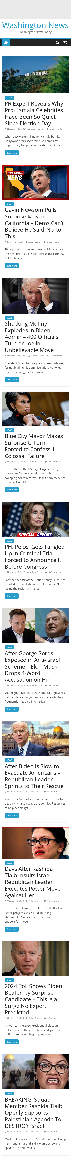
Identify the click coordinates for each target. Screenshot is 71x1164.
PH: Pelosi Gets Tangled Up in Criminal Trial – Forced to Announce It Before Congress (35, 556)
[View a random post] (65, 42)
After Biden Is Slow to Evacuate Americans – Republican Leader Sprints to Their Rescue (34, 776)
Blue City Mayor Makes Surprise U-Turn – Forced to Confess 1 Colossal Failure (34, 445)
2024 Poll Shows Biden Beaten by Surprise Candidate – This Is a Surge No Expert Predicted (33, 999)
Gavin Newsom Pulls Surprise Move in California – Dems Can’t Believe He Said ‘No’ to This (34, 223)
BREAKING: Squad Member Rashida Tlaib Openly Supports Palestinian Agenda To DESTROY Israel (33, 1113)
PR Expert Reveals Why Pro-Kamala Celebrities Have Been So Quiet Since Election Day (34, 113)
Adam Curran (38, 128)
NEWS (9, 97)
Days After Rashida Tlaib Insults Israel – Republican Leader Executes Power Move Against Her (32, 882)
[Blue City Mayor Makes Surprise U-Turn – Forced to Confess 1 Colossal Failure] (35, 393)
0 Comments (55, 128)
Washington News (35, 25)
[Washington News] (6, 42)
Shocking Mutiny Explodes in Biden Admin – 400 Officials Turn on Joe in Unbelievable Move (31, 337)
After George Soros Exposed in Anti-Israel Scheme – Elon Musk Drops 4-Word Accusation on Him (32, 666)
